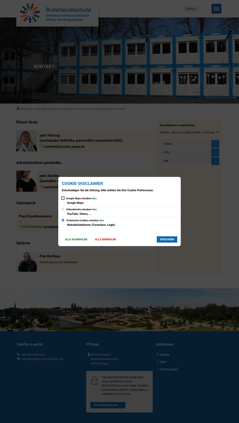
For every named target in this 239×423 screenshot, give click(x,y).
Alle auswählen (76, 239)
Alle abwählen (105, 239)
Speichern (167, 239)
